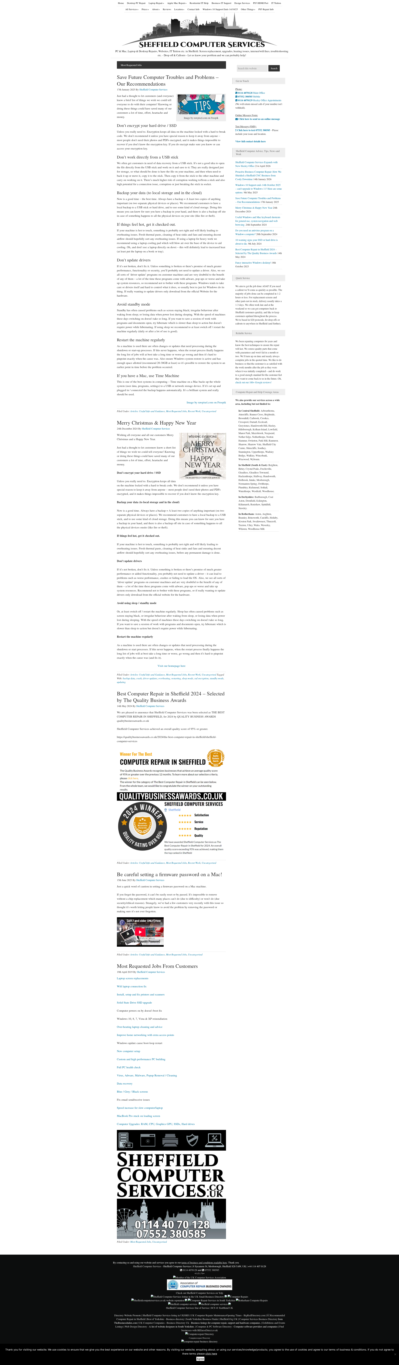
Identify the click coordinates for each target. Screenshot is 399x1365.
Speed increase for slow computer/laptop (140, 1108)
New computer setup (128, 1051)
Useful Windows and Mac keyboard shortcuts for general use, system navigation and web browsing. (257, 220)
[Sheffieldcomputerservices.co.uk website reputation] (157, 1300)
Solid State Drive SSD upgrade (134, 1002)
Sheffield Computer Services (202, 45)
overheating (164, 678)
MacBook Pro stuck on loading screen (138, 1116)
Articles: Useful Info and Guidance (147, 411)
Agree (200, 1358)
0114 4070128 (189, 1270)
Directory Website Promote (127, 1315)
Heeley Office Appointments (259, 100)
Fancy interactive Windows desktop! (253, 262)
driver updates (150, 678)
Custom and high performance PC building (141, 1059)
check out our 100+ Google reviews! (253, 382)
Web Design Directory (136, 1326)
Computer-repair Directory (199, 1338)
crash (139, 678)
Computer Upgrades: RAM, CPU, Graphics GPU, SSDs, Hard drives (156, 1124)
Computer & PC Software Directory (214, 1326)
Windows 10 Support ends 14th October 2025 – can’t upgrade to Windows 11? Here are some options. (258, 188)
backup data (129, 678)
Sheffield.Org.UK (229, 1319)
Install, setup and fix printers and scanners (141, 994)
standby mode (217, 678)
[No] (395, 1354)
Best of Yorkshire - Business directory (165, 1319)
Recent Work (194, 411)
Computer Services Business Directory (258, 1319)
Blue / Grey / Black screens (132, 1091)
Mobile (249, 96)
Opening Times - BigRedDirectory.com (245, 1315)
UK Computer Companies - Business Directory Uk (164, 1322)
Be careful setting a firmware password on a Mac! (169, 874)
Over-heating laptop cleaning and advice (139, 1027)
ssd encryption (201, 678)
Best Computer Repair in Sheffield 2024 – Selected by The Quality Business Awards (171, 697)
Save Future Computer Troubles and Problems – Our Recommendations (168, 80)
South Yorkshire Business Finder (202, 1319)
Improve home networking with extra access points (145, 1035)
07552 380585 (211, 1270)
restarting (176, 678)
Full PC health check (129, 1067)
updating (121, 682)
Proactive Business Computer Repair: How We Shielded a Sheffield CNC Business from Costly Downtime (258, 175)
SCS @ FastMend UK (222, 1307)
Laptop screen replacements (132, 978)
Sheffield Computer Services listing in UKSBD (166, 1315)
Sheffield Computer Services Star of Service (187, 1307)
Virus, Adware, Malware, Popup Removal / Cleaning (147, 1075)
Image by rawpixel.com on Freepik (206, 402)
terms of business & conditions (347, 1349)
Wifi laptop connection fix (132, 986)
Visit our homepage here (171, 666)
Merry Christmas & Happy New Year (156, 422)
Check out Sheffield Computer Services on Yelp (199, 1292)
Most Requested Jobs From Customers (157, 965)
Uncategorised (209, 411)
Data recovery (124, 1083)
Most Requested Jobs (176, 411)
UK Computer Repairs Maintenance (208, 1315)
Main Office (251, 92)
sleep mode (187, 678)
